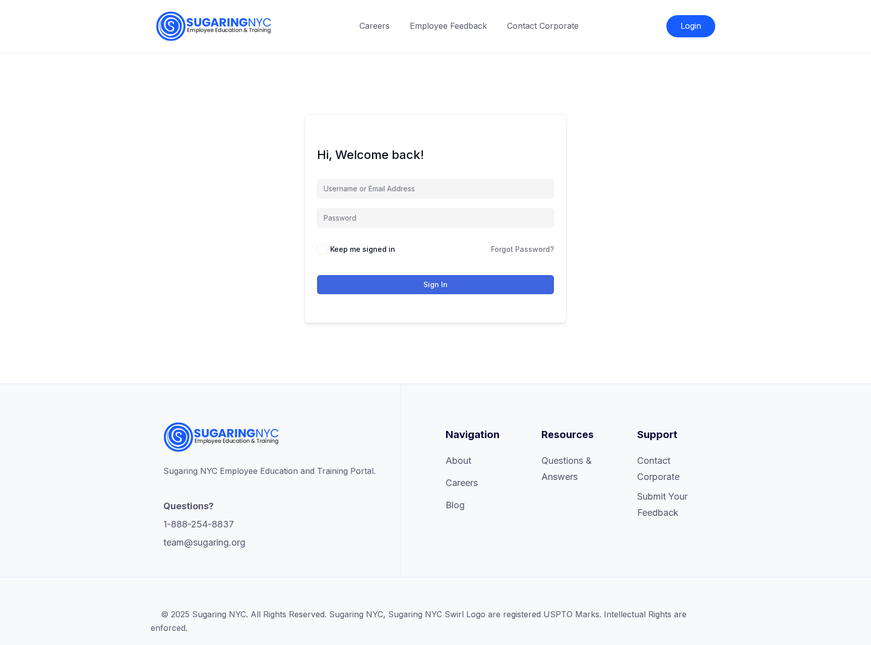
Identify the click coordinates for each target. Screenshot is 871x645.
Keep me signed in (362, 249)
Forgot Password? (522, 249)
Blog (455, 505)
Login (690, 26)
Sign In (435, 284)
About (458, 460)
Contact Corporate (543, 26)
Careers (374, 26)
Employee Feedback (448, 26)
